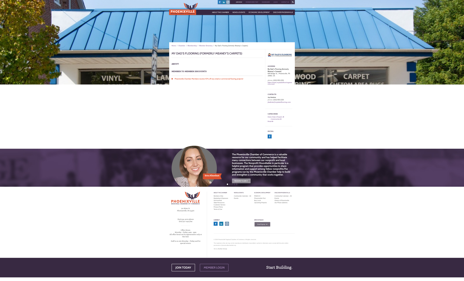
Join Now (239, 2)
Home (174, 46)
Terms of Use (218, 209)
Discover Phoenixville (282, 192)
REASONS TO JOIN (241, 181)
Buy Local (257, 200)
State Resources (219, 203)
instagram (228, 2)
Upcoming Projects (260, 203)
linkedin (224, 2)
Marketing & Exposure (221, 198)
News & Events (239, 192)
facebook (220, 2)
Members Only (218, 196)
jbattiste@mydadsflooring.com (279, 102)
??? (293, 2)
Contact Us (285, 2)
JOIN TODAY (183, 267)
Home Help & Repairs (275, 117)
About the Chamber (220, 192)
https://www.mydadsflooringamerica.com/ (280, 83)
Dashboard (266, 2)
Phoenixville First (259, 198)
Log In (275, 2)
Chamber (181, 46)
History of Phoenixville (282, 200)
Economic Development (262, 192)
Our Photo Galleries (281, 203)
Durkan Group (222, 248)
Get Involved (218, 200)
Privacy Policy (218, 207)
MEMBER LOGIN (214, 267)
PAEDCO (257, 196)
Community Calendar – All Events (242, 197)
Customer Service (219, 205)
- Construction (275, 119)
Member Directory (252, 2)
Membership (192, 46)
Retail (270, 121)
